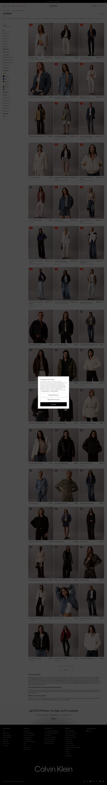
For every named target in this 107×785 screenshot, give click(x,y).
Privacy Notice (54, 391)
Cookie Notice (45, 391)
